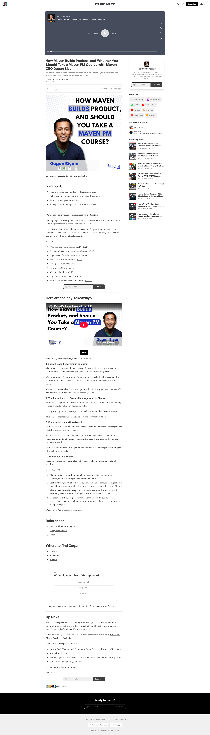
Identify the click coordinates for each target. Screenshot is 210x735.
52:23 (72, 263)
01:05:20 (69, 272)
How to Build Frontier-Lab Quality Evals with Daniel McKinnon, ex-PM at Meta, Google (148, 155)
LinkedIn (54, 551)
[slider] (104, 51)
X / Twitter (55, 555)
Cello (52, 196)
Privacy (104, 719)
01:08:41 (78, 276)
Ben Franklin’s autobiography (63, 526)
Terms (110, 719)
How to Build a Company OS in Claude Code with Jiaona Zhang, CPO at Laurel (151, 195)
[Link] (42, 298)
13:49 (85, 247)
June (52, 192)
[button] (89, 33)
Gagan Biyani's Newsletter (146, 134)
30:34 (79, 259)
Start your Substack (99, 725)
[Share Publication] (183, 4)
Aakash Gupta (50, 79)
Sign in (203, 4)
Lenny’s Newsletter (58, 530)
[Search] (178, 4)
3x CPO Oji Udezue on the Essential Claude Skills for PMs (150, 145)
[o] (133, 146)
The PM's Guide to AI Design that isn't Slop (151, 185)
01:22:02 (88, 280)
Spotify (69, 176)
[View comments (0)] (161, 28)
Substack (94, 730)
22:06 (84, 255)
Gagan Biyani (63, 79)
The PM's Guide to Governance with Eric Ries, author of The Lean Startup (151, 165)
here (112, 606)
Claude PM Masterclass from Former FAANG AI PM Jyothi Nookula (149, 175)
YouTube (82, 176)
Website (53, 559)
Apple (62, 176)
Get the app (115, 725)
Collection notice (120, 719)
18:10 (91, 251)
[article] (146, 146)
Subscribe (192, 4)
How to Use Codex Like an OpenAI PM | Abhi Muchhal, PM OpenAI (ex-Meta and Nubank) (150, 215)
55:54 (71, 268)
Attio (52, 200)
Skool (52, 534)
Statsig (53, 204)
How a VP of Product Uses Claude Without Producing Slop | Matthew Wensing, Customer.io (151, 205)
